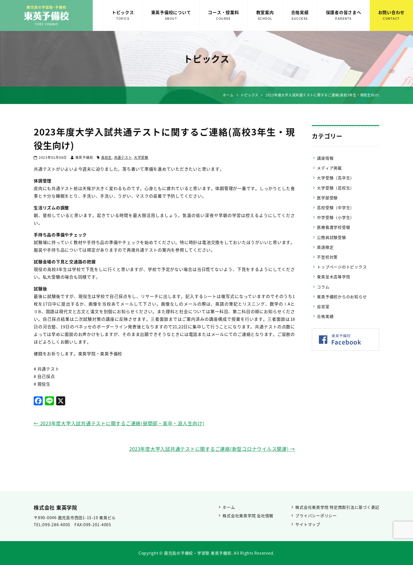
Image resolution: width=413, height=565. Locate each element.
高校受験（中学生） (335, 207)
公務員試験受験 (331, 237)
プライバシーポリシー (316, 515)
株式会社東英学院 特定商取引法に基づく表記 (337, 507)
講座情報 (325, 158)
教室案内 (265, 15)
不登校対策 (327, 257)
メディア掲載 (329, 168)
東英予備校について (171, 15)
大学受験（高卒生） (335, 177)
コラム (323, 287)
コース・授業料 (223, 15)
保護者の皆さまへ (343, 15)
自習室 (323, 306)
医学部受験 (327, 197)
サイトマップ (307, 524)
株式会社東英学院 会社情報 (248, 515)
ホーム (229, 507)
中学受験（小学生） (335, 217)
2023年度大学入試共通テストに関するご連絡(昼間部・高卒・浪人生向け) (119, 423)
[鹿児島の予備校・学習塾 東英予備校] (46, 15)
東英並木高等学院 (333, 276)
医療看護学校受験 (333, 227)
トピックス (123, 15)
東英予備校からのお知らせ (342, 296)
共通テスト (123, 157)
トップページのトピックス (342, 267)
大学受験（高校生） (335, 188)
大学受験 (141, 157)
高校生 (106, 157)
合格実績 (300, 15)
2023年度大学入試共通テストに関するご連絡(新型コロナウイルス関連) (212, 448)
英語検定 (325, 247)
